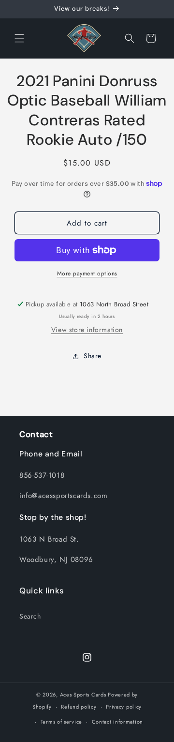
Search (30, 616)
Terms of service (61, 722)
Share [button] (93, 356)
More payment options (87, 273)
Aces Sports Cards (83, 694)
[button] (19, 38)
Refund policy (78, 707)
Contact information (117, 722)
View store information (87, 329)
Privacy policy (124, 707)
